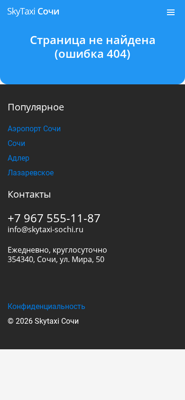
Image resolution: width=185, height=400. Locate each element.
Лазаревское (31, 172)
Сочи (16, 143)
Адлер (18, 158)
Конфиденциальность (46, 306)
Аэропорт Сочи (34, 128)
